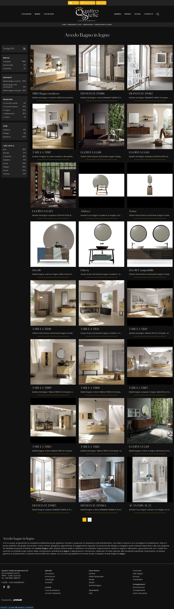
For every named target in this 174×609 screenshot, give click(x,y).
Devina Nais (8, 65)
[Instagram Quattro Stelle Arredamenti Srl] (8, 587)
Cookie (12, 607)
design (6, 133)
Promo (128, 14)
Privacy (4, 607)
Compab (7, 61)
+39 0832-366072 (12, 578)
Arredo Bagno (88, 24)
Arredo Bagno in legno (103, 24)
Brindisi (6, 153)
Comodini (137, 570)
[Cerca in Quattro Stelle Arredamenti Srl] (158, 14)
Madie (91, 579)
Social (138, 14)
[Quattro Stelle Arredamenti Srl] (87, 14)
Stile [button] (5, 126)
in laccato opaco (10, 106)
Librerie (92, 573)
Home (64, 24)
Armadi (136, 576)
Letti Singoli (138, 573)
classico (6, 130)
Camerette (138, 579)
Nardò (5, 170)
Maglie (6, 167)
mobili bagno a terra (11, 81)
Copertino (7, 156)
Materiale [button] (8, 99)
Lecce (5, 163)
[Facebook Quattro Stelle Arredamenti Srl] (3, 587)
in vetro (6, 117)
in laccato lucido (10, 103)
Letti (91, 593)
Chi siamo (49, 573)
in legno (6, 110)
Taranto (6, 174)
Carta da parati (140, 593)
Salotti (92, 582)
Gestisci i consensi (25, 607)
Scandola (7, 68)
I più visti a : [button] (9, 145)
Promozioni (50, 576)
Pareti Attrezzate (96, 576)
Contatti (148, 14)
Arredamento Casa (74, 24)
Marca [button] (6, 58)
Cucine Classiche (53, 593)
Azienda (117, 14)
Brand (37, 14)
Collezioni (26, 14)
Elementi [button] (7, 77)
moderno (7, 137)
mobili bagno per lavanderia (10, 86)
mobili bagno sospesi (12, 90)
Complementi (139, 590)
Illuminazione (139, 587)
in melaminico (9, 113)
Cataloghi (49, 14)
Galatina (6, 160)
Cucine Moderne (52, 590)
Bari (4, 149)
